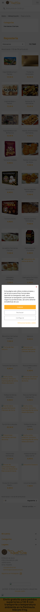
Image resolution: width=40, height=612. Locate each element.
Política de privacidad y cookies (27, 323)
